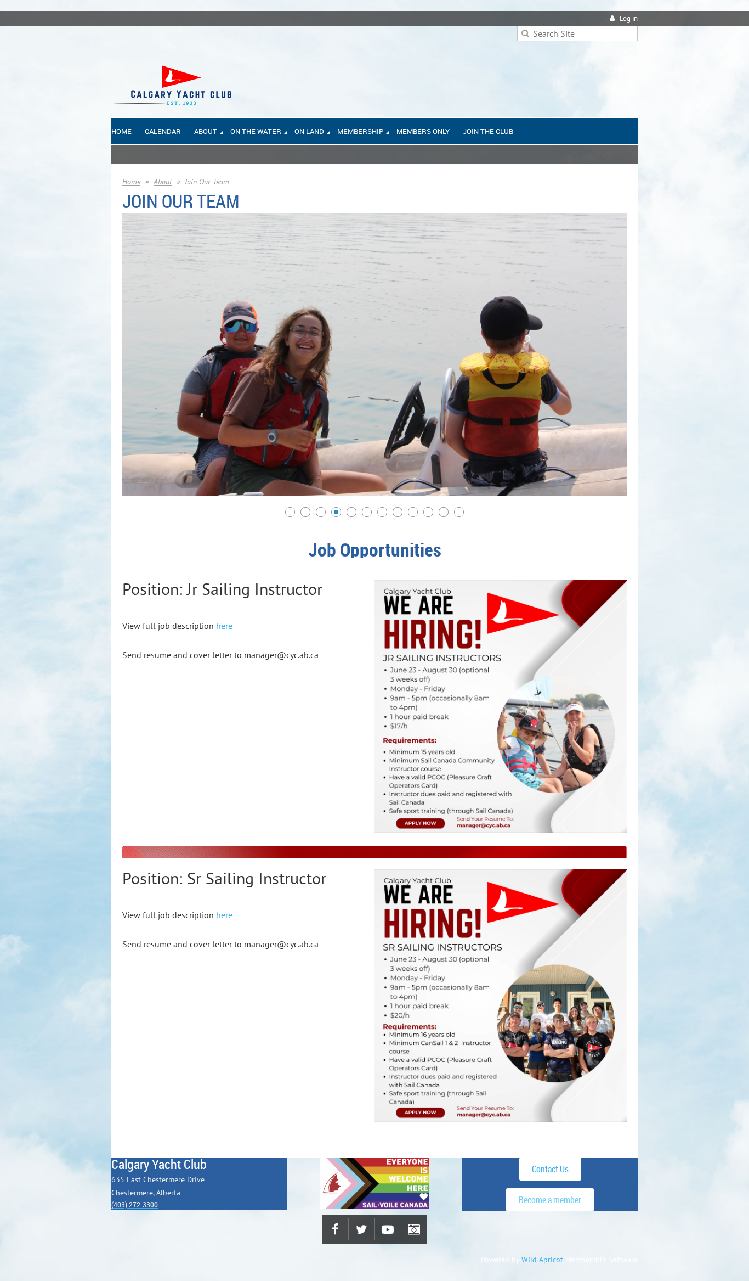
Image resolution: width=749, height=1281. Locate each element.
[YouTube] (388, 1229)
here (224, 625)
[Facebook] (335, 1229)
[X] (361, 1229)
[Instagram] (414, 1229)
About (163, 182)
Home (131, 182)
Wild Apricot (542, 1260)
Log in (629, 18)
